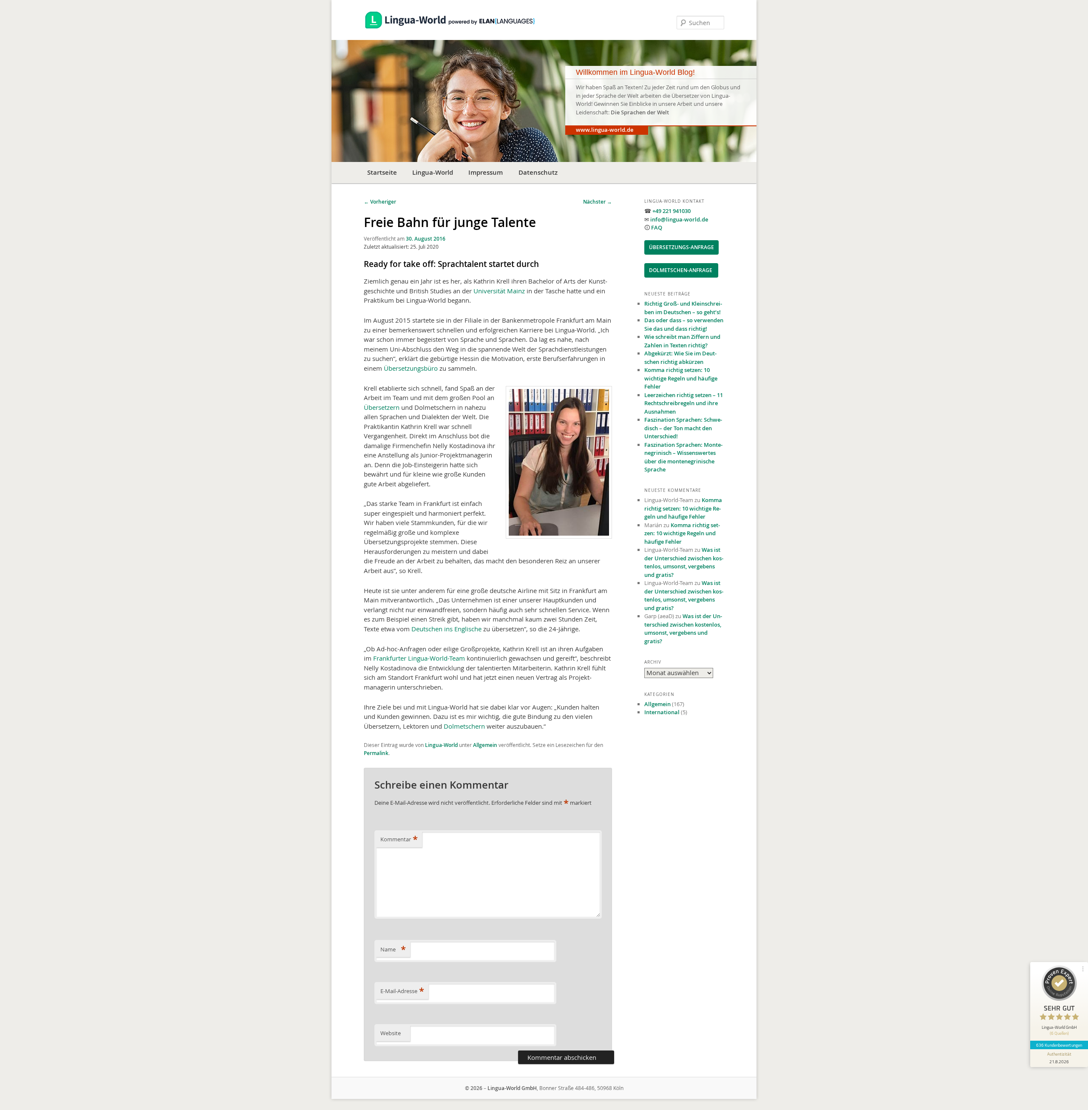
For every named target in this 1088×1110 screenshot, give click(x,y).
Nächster (597, 201)
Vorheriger (380, 201)
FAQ (656, 227)
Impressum (485, 172)
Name (393, 949)
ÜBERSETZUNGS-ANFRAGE (681, 247)
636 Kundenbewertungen (1059, 1045)
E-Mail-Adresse (402, 991)
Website (390, 1033)
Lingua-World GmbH (512, 1088)
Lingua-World (432, 172)
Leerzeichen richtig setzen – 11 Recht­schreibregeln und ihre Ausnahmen (683, 403)
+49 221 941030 (671, 211)
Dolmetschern (464, 726)
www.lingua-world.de (604, 129)
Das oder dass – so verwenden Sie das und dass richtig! (683, 324)
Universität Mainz (499, 291)
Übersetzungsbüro (411, 368)
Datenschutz (538, 172)
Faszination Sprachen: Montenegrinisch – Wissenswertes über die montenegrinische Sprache (683, 457)
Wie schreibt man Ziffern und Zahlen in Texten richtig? (682, 341)
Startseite (382, 172)
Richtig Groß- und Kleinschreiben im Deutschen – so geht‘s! (683, 308)
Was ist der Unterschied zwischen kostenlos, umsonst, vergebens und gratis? (683, 562)
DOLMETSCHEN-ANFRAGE (681, 270)
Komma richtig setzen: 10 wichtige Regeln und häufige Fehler (680, 378)
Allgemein (485, 745)
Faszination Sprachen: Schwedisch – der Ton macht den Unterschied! (683, 428)
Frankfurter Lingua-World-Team (419, 658)
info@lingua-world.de (679, 219)
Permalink (376, 753)
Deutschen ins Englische (446, 629)
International (662, 712)
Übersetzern (382, 407)
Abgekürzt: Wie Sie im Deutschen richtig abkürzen (680, 357)
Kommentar (399, 839)
